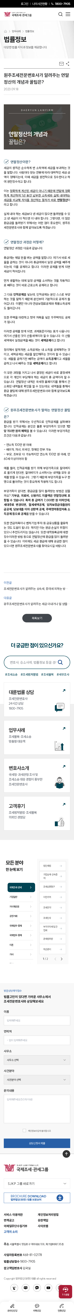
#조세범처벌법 (29, 674)
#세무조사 (63, 674)
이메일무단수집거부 (15, 1226)
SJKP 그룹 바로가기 (21, 1184)
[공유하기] (67, 63)
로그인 (24, 4)
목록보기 (37, 618)
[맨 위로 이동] (66, 1154)
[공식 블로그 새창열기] (25, 1288)
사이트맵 (43, 1226)
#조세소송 (11, 674)
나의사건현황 (39, 4)
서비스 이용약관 (13, 1215)
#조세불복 (47, 674)
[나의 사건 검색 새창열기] (14, 1288)
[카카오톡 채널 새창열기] (37, 1288)
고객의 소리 (11, 1232)
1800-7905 (62, 4)
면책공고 (9, 1220)
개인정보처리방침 (48, 1215)
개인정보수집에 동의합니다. (39, 1130)
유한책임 (43, 1220)
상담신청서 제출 (37, 1143)
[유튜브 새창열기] (48, 1288)
